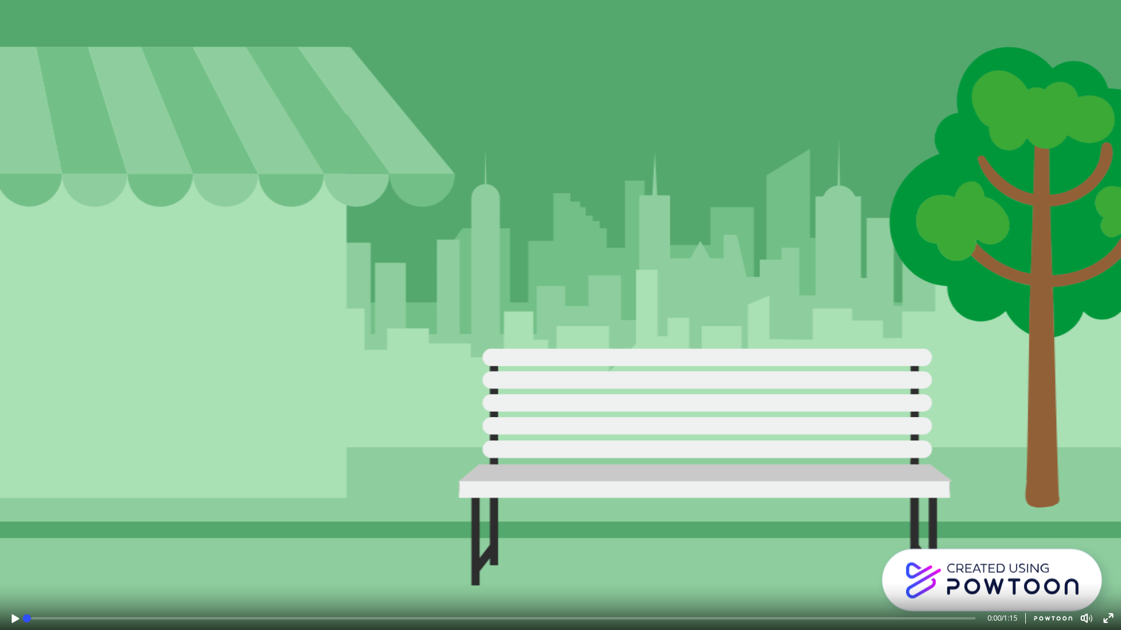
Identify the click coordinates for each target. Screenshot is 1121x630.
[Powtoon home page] (1049, 618)
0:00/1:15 (1002, 618)
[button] (15, 618)
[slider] (27, 618)
